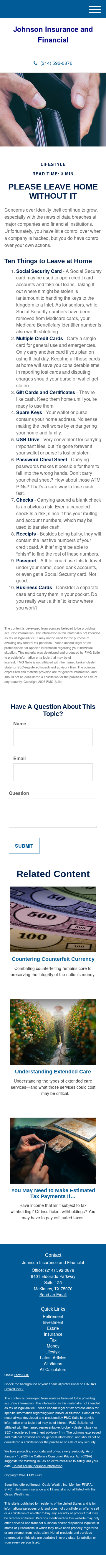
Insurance (53, 1334)
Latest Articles (53, 1357)
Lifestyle (53, 1352)
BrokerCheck (14, 1388)
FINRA (87, 1484)
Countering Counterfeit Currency (53, 959)
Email (19, 758)
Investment (53, 1322)
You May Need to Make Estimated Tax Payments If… (53, 1193)
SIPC (8, 1489)
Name (19, 723)
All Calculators (53, 1369)
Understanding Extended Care (53, 1072)
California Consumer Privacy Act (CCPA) (63, 1456)
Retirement (53, 1316)
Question (19, 793)
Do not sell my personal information (37, 1465)
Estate (53, 1328)
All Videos (53, 1363)
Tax (53, 1340)
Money (53, 1346)
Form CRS (21, 1374)
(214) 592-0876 (56, 63)
